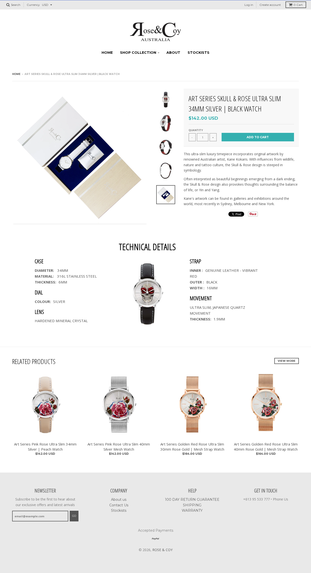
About (173, 52)
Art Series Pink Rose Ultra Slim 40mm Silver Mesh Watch (118, 447)
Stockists (198, 52)
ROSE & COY (162, 549)
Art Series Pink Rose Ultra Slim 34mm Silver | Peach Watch (45, 447)
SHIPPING (192, 505)
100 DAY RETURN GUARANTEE (192, 499)
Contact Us (118, 505)
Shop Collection (138, 52)
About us (118, 499)
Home (107, 52)
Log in (248, 5)
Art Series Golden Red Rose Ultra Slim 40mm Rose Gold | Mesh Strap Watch (266, 447)
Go (74, 516)
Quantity (196, 130)
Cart (298, 5)
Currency (33, 5)
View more (286, 361)
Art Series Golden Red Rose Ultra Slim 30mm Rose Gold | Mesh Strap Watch (192, 447)
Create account (270, 5)
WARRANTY (192, 510)
